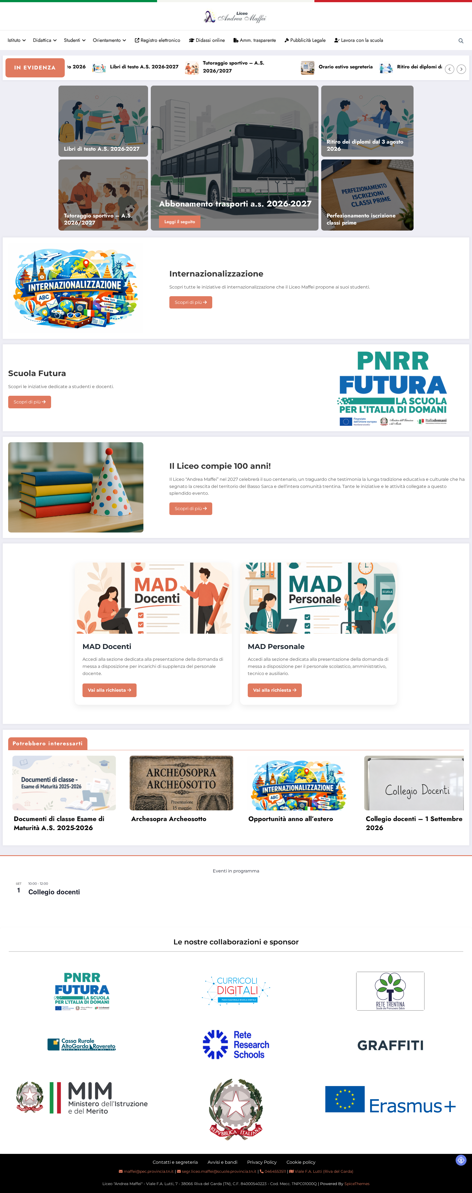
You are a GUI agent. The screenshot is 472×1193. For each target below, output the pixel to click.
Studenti (72, 40)
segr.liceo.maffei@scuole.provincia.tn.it (218, 1171)
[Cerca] (461, 41)
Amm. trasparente (257, 40)
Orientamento (107, 40)
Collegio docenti (54, 891)
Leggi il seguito (179, 222)
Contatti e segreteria (175, 1162)
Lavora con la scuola (361, 40)
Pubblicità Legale (307, 40)
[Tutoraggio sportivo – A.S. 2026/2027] (103, 194)
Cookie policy (301, 1162)
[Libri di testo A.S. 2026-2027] (103, 120)
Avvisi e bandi (222, 1162)
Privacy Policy (262, 1162)
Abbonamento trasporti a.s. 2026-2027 (404, 823)
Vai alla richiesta (107, 690)
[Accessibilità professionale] (461, 1160)
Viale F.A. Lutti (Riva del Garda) (323, 1171)
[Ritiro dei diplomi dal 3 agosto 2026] (367, 120)
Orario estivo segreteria (306, 66)
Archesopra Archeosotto (47, 819)
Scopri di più (189, 302)
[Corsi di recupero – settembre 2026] (234, 158)
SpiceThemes (357, 1183)
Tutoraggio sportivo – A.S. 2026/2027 (193, 66)
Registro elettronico (159, 40)
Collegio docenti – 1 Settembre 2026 (292, 823)
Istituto (14, 40)
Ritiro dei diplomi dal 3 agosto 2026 (399, 66)
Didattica (42, 40)
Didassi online (209, 40)
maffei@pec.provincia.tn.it (148, 1171)
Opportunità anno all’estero (169, 819)
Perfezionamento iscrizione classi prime (361, 219)
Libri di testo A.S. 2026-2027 (104, 66)
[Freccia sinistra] (449, 69)
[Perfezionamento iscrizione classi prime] (367, 194)
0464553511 (275, 1171)
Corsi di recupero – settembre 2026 (229, 203)
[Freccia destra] (461, 69)
